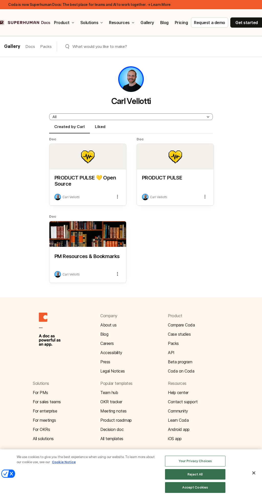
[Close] (253, 473)
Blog (164, 22)
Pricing (181, 22)
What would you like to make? (99, 46)
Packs (46, 46)
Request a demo (209, 22)
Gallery (147, 22)
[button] (131, 116)
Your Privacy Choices (195, 461)
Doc (52, 139)
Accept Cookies (195, 487)
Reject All (195, 474)
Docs (30, 46)
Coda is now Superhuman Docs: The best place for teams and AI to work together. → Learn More (89, 4)
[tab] (69, 128)
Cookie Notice (64, 462)
